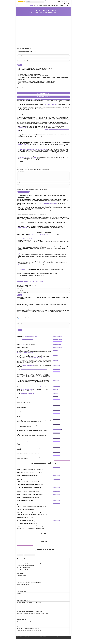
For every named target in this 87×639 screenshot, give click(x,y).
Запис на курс (55, 360)
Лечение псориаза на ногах (21, 589)
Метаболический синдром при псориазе (23, 600)
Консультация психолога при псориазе (23, 561)
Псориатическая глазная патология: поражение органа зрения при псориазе (29, 602)
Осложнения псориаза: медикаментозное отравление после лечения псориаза (29, 615)
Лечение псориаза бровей (21, 586)
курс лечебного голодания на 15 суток (48, 234)
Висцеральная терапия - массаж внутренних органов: (27, 157)
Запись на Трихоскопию (57, 344)
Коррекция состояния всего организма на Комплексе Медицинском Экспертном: (32, 149)
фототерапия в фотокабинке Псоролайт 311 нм (25, 352)
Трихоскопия (23, 344)
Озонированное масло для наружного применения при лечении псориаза (28, 628)
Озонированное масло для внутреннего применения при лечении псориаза (29, 630)
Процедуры (26, 554)
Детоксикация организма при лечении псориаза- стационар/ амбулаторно (29, 621)
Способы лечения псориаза (21, 575)
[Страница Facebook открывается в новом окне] (62, 1)
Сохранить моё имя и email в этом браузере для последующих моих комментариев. (32, 189)
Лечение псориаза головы (21, 593)
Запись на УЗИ (55, 389)
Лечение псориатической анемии (22, 609)
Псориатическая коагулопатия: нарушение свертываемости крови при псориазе (29, 611)
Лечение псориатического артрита (22, 580)
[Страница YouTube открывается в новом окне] (66, 1)
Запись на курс (55, 350)
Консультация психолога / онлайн (27, 339)
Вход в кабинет (66, 3)
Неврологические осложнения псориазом (23, 598)
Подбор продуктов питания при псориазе (23, 567)
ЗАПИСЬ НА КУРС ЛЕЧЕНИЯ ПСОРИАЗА (43, 93)
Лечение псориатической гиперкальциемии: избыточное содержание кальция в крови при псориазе (32, 613)
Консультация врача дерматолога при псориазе (24, 560)
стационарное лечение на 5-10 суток (51, 129)
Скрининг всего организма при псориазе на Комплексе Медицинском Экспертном (35, 386)
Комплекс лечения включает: (22, 53)
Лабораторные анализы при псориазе (23, 569)
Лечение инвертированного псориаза (23, 584)
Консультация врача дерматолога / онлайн (30, 336)
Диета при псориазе (20, 577)
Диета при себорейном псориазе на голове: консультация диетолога (28, 578)
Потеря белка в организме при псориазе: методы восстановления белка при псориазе (30, 604)
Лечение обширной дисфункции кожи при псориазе (25, 607)
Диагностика (20, 554)
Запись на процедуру (56, 365)
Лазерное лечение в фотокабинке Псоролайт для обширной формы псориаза (34, 369)
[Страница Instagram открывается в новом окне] (64, 1)
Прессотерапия (20, 155)
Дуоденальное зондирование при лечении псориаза (25, 565)
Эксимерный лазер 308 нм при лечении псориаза (25, 633)
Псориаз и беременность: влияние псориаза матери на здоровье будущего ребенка (30, 616)
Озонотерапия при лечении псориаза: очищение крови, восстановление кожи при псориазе (31, 626)
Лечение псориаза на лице (21, 591)
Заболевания (32, 554)
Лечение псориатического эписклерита (23, 595)
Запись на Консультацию (57, 336)
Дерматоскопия (23, 341)
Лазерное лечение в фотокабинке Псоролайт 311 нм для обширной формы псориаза (30, 632)
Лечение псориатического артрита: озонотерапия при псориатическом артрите (29, 582)
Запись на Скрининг (56, 380)
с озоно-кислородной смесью (32, 413)
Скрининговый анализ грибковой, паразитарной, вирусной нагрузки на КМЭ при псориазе (31, 563)
